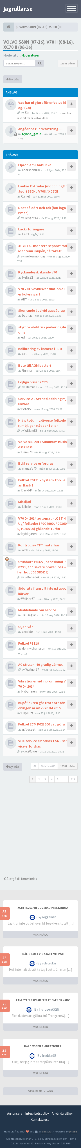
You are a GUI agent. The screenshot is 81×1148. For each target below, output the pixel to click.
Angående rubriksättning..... (40, 129)
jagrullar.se (18, 8)
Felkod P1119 (28, 643)
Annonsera (14, 1113)
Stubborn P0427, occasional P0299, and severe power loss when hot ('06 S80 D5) (41, 566)
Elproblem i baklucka (34, 165)
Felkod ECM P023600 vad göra (41, 724)
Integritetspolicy (37, 1113)
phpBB (73, 1131)
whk (25, 550)
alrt (24, 354)
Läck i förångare (31, 229)
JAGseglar (29, 615)
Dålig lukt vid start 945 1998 (42, 954)
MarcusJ (31, 387)
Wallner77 (28, 599)
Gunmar (27, 370)
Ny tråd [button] (14, 79)
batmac (27, 315)
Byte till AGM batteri (34, 365)
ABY (24, 299)
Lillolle (26, 507)
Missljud (24, 501)
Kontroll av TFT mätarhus (38, 545)
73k (27, 113)
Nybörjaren (29, 534)
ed (23, 337)
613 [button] (73, 779)
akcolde (27, 632)
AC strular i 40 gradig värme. (40, 664)
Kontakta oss (40, 1119)
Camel (25, 196)
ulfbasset (29, 729)
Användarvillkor (62, 1113)
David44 (26, 490)
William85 (31, 430)
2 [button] (39, 779)
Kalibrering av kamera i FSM (40, 348)
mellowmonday (35, 256)
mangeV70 (29, 468)
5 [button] (57, 779)
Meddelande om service (37, 610)
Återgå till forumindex (21, 879)
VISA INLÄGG (40, 934)
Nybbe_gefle (31, 134)
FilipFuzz (27, 713)
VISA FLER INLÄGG (40, 1091)
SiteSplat (46, 1131)
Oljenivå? (25, 626)
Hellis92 (27, 277)
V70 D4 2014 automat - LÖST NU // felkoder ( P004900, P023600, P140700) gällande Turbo (42, 523)
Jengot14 (31, 218)
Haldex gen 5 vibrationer (42, 1046)
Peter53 (26, 409)
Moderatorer (30, 55)
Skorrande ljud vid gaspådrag (41, 310)
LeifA (25, 234)
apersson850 (31, 170)
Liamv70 (26, 452)
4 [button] (51, 779)
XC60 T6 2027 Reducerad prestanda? (43, 907)
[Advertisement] (40, 831)
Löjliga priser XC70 (32, 382)
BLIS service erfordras (35, 463)
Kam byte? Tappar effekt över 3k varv (43, 1000)
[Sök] (40, 63)
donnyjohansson (33, 648)
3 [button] (45, 779)
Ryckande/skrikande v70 (37, 272)
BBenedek (32, 577)
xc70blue (31, 751)
